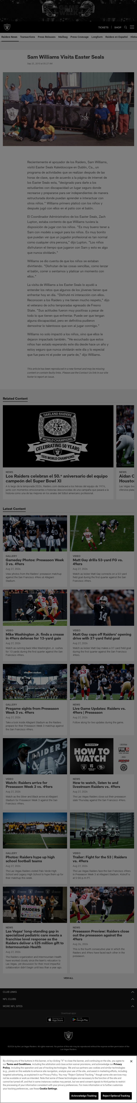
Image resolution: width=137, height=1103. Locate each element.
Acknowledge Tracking (84, 1095)
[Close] (131, 1061)
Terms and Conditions (19, 1064)
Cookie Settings (48, 1088)
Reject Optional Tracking (116, 1095)
